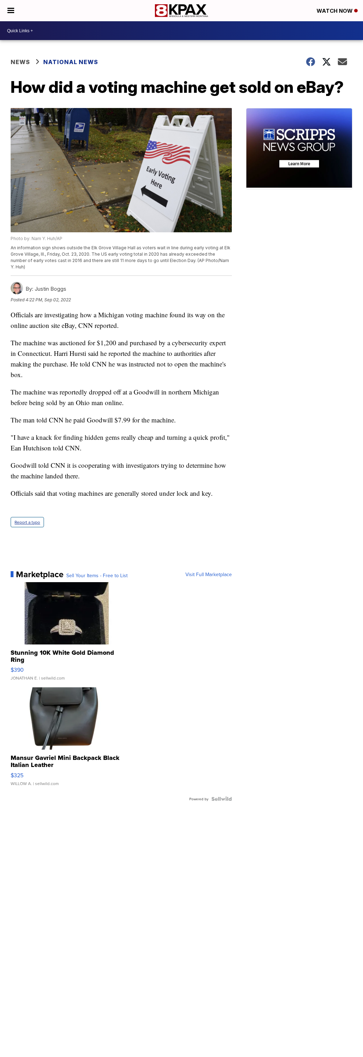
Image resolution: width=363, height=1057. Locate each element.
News (20, 62)
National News (70, 62)
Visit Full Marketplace (208, 574)
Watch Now (335, 10)
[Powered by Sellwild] (221, 798)
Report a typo (27, 522)
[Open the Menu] (10, 10)
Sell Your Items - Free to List (97, 575)
